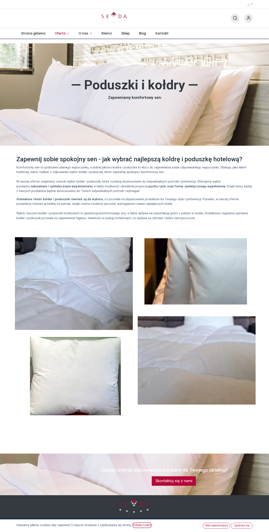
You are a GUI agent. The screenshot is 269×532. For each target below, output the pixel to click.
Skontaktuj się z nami (173, 481)
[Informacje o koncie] (248, 18)
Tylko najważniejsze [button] (216, 525)
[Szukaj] (235, 18)
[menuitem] (33, 33)
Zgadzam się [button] (241, 525)
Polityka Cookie (142, 525)
